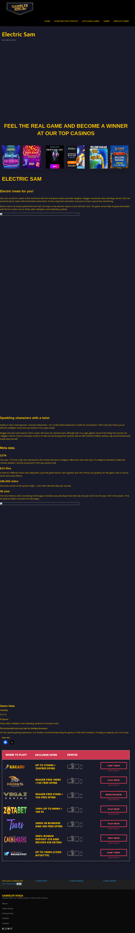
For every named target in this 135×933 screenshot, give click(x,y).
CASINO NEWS (41, 881)
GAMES (106, 21)
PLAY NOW (114, 780)
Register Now (114, 794)
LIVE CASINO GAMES (90, 21)
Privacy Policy (8, 913)
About (4, 903)
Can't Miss (113, 765)
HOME (47, 21)
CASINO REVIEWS (76, 881)
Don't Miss (113, 852)
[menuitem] (47, 21)
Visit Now (114, 838)
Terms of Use (7, 908)
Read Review (113, 770)
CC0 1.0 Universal (9, 883)
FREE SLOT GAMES (121, 21)
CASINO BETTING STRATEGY (66, 21)
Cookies (5, 923)
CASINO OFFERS (109, 881)
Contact (5, 918)
